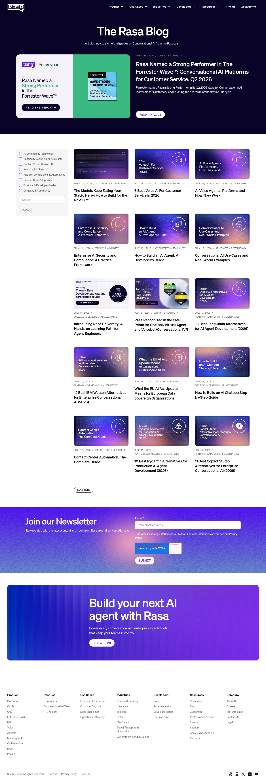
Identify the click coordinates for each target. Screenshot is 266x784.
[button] (116, 6)
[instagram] (237, 774)
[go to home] (16, 682)
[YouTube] (256, 774)
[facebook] (230, 774)
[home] (16, 7)
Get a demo (248, 6)
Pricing (230, 6)
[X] (243, 774)
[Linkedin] (250, 774)
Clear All (25, 210)
